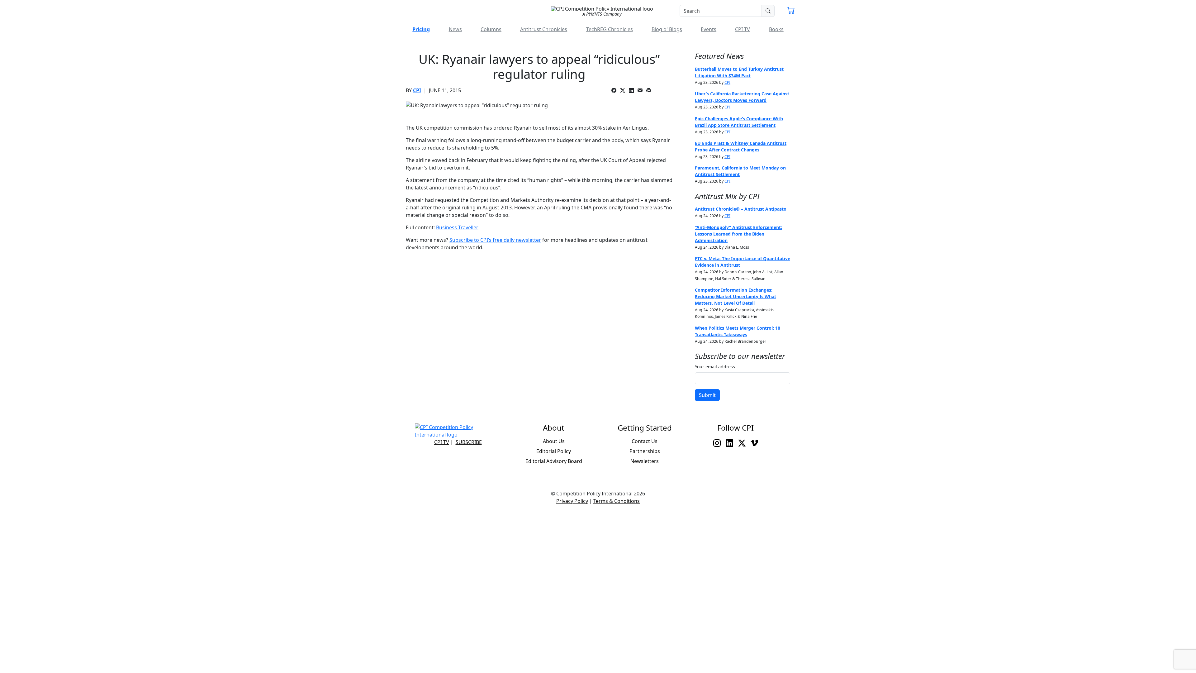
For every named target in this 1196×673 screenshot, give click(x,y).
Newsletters (644, 461)
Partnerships (644, 451)
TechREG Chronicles (609, 29)
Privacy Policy (572, 501)
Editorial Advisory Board (553, 461)
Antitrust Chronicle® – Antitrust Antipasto (740, 209)
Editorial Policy (553, 451)
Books (776, 29)
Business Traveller (457, 227)
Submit (707, 395)
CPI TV (742, 29)
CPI (417, 90)
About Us (554, 441)
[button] (791, 11)
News (455, 29)
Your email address (715, 367)
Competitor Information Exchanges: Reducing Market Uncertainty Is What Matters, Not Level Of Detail (735, 296)
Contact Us (644, 441)
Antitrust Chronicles (543, 29)
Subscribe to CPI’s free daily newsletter (495, 239)
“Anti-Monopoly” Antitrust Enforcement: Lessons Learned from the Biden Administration (738, 233)
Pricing (421, 29)
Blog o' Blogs (667, 29)
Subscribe (469, 442)
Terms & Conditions (616, 501)
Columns (491, 29)
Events (708, 29)
